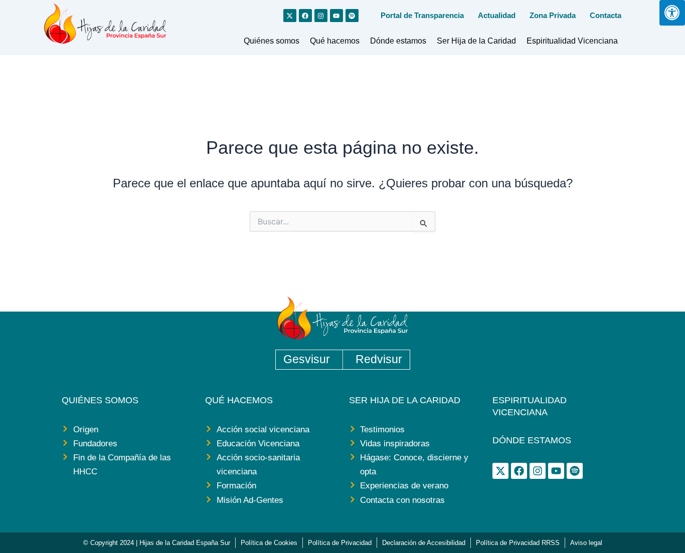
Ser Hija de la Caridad (476, 41)
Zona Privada (553, 15)
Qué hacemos (335, 41)
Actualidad (497, 15)
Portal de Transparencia (422, 15)
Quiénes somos (271, 41)
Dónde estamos (398, 41)
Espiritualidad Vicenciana (572, 41)
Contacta (605, 15)
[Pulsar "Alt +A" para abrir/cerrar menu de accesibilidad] (672, 13)
